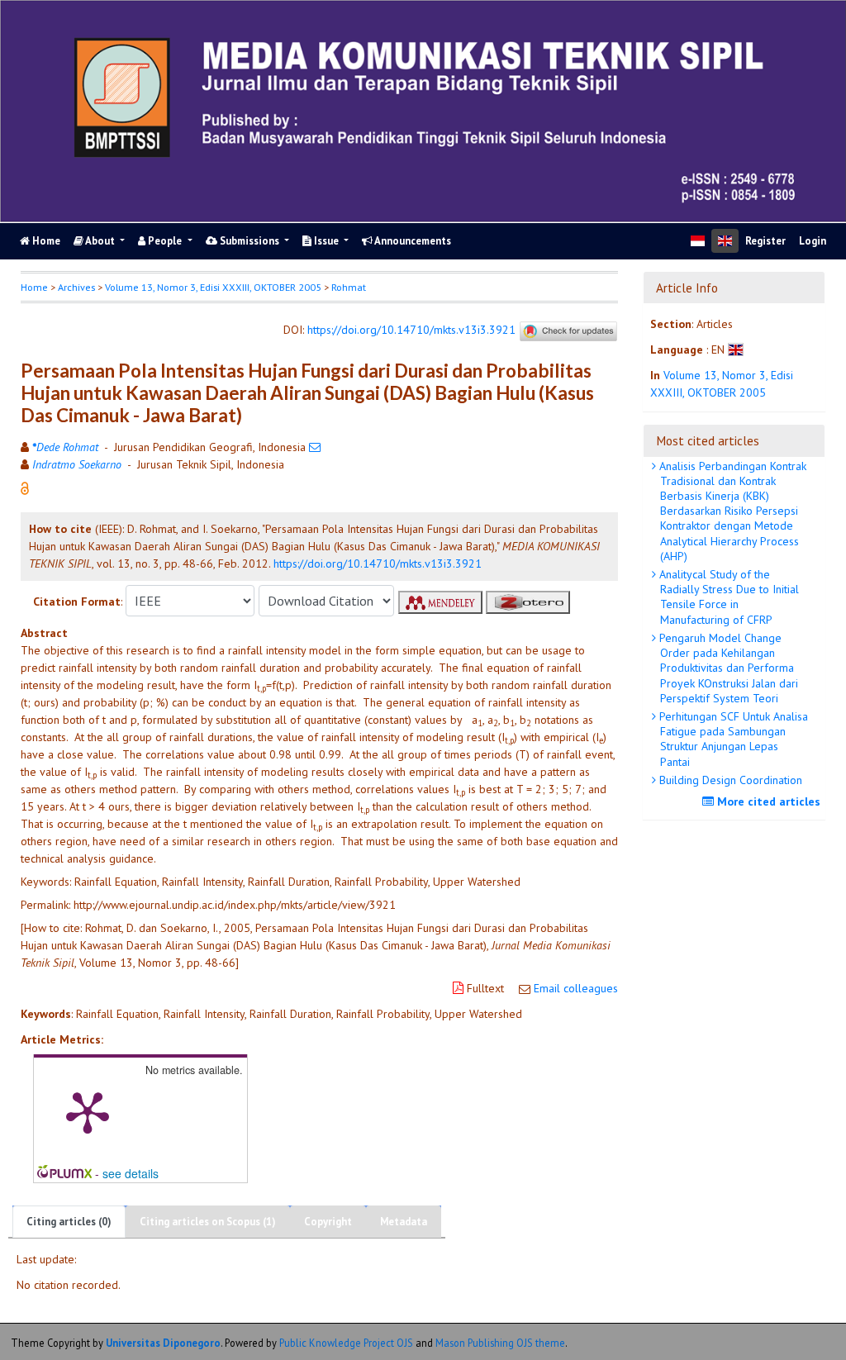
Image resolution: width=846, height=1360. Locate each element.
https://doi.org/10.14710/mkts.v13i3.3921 (411, 329)
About (100, 241)
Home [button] (34, 287)
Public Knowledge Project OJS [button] (346, 1342)
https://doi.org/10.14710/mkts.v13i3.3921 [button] (377, 563)
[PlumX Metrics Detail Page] (87, 1111)
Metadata (403, 1222)
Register (765, 241)
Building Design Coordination (729, 780)
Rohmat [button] (348, 287)
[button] (25, 486)
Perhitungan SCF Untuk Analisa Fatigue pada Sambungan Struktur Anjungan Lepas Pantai (732, 739)
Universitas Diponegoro (163, 1342)
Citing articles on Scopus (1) (208, 1222)
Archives (76, 287)
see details (130, 1173)
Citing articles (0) (69, 1222)
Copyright (328, 1222)
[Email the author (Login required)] (315, 447)
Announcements (412, 241)
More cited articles (767, 801)
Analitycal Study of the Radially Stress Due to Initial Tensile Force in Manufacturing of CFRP (727, 597)
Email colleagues (576, 988)
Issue (326, 241)
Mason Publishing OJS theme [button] (500, 1342)
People (164, 241)
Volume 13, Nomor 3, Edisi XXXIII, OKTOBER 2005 (213, 287)
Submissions (249, 241)
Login (812, 241)
